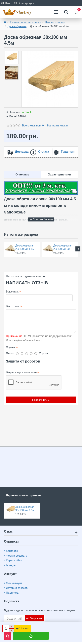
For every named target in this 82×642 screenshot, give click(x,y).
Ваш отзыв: (13, 306)
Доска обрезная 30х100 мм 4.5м (24, 508)
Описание (22, 174)
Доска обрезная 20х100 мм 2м (62, 247)
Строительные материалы (25, 22)
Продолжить (39, 399)
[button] (4, 248)
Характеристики (59, 174)
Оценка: (11, 347)
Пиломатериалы (54, 22)
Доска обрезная (17, 26)
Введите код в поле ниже (21, 372)
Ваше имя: (12, 291)
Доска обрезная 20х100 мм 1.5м (24, 247)
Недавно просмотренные (23, 495)
